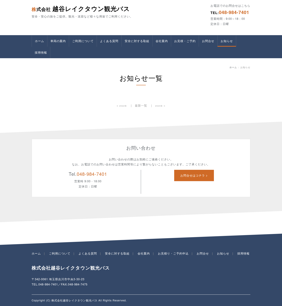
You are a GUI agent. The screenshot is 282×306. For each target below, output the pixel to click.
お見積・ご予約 (185, 41)
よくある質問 (109, 41)
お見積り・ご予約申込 (173, 253)
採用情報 (41, 52)
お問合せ (208, 41)
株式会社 (81, 9)
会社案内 (162, 41)
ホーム (39, 41)
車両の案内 (58, 41)
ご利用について (83, 41)
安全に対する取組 (137, 41)
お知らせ (227, 41)
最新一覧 (141, 105)
